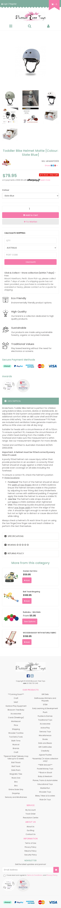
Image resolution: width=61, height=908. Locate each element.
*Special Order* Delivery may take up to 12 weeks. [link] (16, 757)
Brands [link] (16, 748)
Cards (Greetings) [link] (16, 717)
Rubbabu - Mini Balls (32, 612)
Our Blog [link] (30, 830)
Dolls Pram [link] (15, 770)
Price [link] (16, 725)
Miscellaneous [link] (45, 735)
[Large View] (10, 98)
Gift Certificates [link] (45, 747)
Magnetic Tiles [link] (16, 774)
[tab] (30, 401)
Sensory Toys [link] (45, 731)
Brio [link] (16, 782)
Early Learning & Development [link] (45, 708)
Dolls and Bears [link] (45, 743)
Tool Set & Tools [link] (16, 737)
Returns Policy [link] (30, 851)
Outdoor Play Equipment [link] (16, 706)
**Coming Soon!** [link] (16, 694)
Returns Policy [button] (15, 553)
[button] (30, 222)
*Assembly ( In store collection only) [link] (45, 759)
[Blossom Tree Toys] (30, 16)
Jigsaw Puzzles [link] (45, 755)
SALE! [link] (16, 702)
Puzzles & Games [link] (45, 716)
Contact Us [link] (30, 834)
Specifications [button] (15, 536)
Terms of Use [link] (30, 843)
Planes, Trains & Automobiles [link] (45, 780)
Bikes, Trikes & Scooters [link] (45, 795)
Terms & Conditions (35, 875)
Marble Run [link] (45, 788)
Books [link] (45, 739)
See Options (29, 621)
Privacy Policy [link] (30, 847)
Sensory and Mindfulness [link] (16, 797)
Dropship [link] (16, 793)
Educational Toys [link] (45, 784)
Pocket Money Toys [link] (45, 768)
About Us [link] (30, 826)
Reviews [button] (12, 544)
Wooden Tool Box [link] (15, 733)
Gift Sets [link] (45, 694)
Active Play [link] (45, 728)
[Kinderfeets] (15, 162)
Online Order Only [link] (16, 789)
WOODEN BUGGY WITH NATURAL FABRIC (39, 633)
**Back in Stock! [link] (45, 772)
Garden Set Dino (30, 571)
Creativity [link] (45, 751)
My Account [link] (30, 810)
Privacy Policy (52, 875)
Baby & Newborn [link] (45, 776)
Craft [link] (16, 698)
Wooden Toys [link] (45, 792)
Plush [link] (45, 712)
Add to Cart (31, 215)
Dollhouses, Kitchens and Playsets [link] (45, 699)
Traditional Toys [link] (45, 720)
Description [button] (14, 401)
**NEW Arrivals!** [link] (45, 765)
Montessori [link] (16, 721)
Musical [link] (15, 744)
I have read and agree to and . (32, 875)
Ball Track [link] (16, 766)
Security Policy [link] (30, 855)
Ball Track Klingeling (31, 591)
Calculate (30, 262)
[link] (28, 675)
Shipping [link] (16, 729)
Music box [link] (16, 778)
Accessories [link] (16, 713)
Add (27, 580)
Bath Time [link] (15, 740)
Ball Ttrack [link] (15, 762)
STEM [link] (45, 704)
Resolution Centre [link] (30, 817)
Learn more (45, 180)
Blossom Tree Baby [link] (16, 710)
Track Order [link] (30, 814)
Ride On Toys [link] (45, 799)
